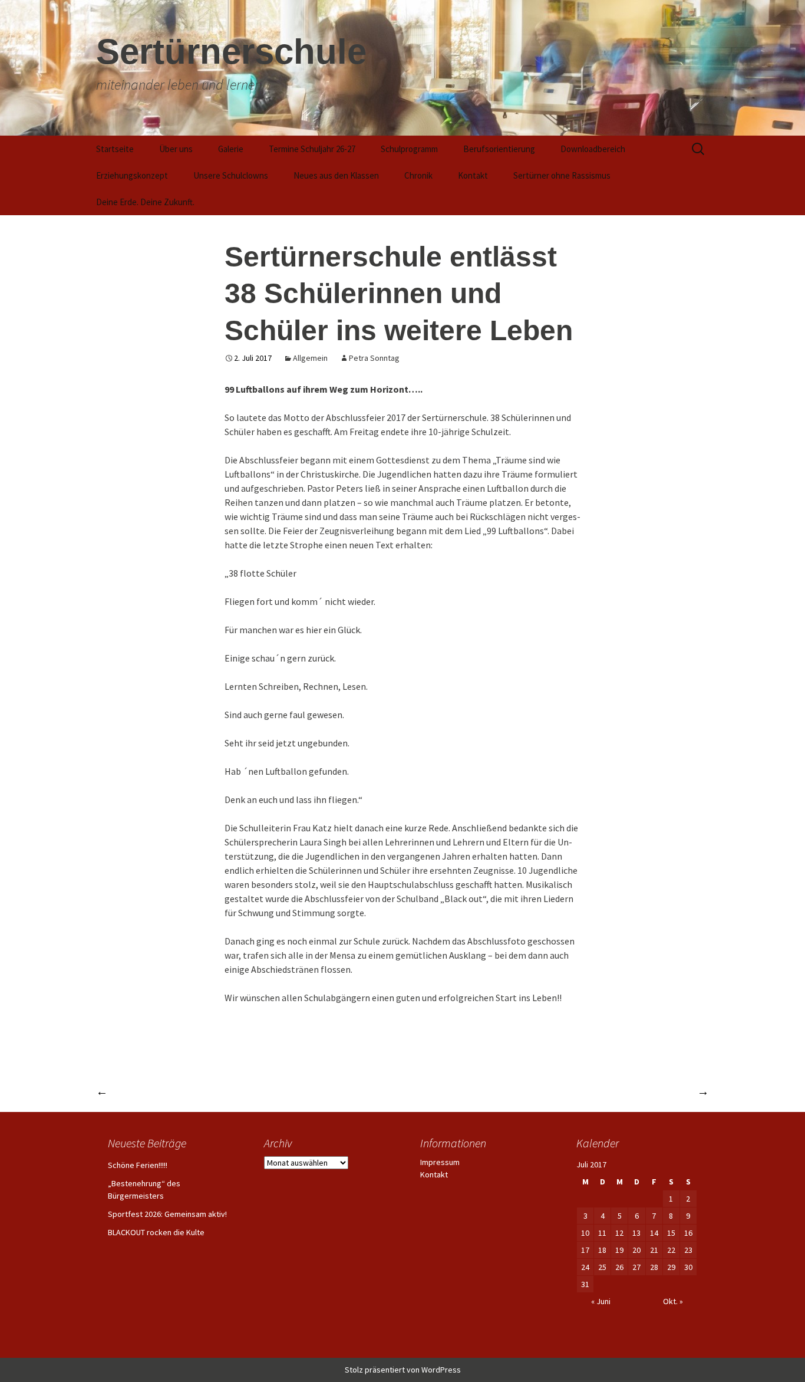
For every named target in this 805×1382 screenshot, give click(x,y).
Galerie (230, 148)
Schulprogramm (409, 148)
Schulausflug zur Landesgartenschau (615, 1091)
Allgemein (310, 358)
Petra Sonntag (374, 358)
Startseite (115, 148)
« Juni (601, 1301)
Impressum (440, 1162)
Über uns (176, 148)
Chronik (418, 175)
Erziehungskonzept (132, 175)
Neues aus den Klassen (336, 175)
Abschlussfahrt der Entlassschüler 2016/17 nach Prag (226, 1091)
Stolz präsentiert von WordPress (403, 1369)
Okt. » (673, 1301)
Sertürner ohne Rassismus (562, 175)
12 (619, 1233)
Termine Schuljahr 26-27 (312, 148)
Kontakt (473, 175)
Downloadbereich (592, 148)
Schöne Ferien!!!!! (137, 1165)
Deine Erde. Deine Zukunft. (145, 202)
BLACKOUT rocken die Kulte (156, 1232)
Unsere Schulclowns (230, 175)
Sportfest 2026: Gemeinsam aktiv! (167, 1214)
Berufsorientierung (499, 148)
